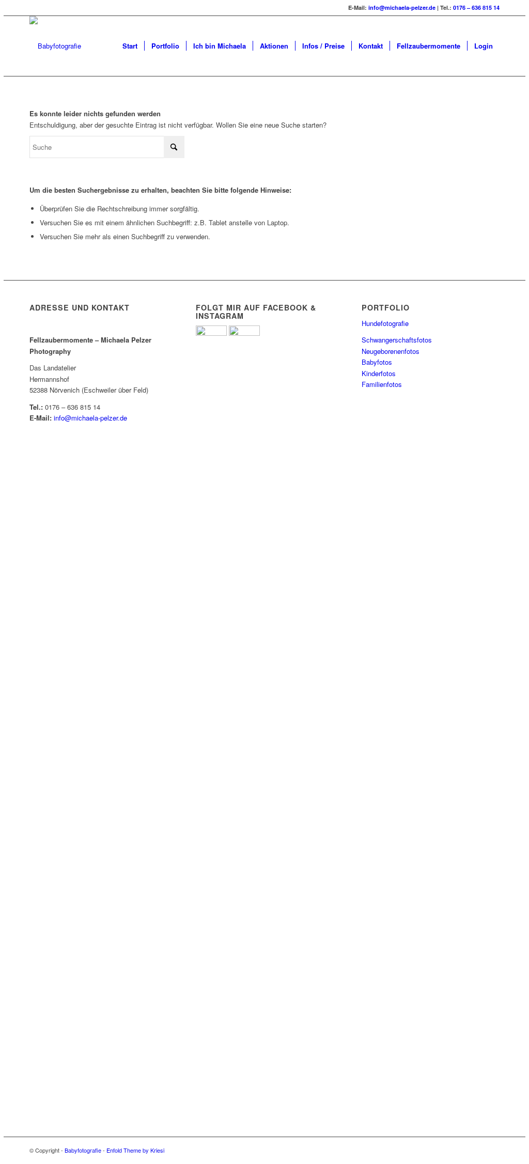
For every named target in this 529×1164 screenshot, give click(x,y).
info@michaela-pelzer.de (401, 7)
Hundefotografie (385, 323)
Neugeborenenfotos (390, 351)
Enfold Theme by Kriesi (135, 1150)
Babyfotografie (83, 1150)
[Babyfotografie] (55, 46)
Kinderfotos (379, 373)
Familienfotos (382, 384)
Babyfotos (377, 362)
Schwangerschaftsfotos (397, 340)
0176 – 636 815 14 (476, 7)
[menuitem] (130, 46)
